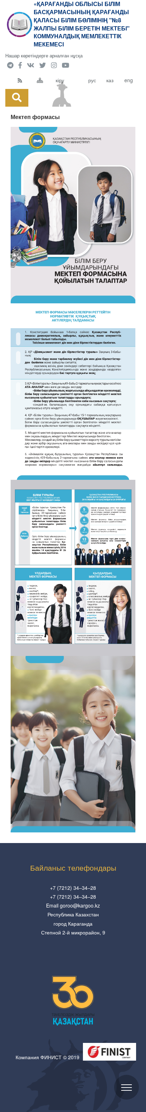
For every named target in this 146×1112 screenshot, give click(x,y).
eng (128, 80)
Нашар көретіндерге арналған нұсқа (44, 55)
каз (109, 80)
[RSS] (25, 80)
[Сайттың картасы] (44, 80)
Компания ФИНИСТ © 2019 (47, 1057)
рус (92, 80)
